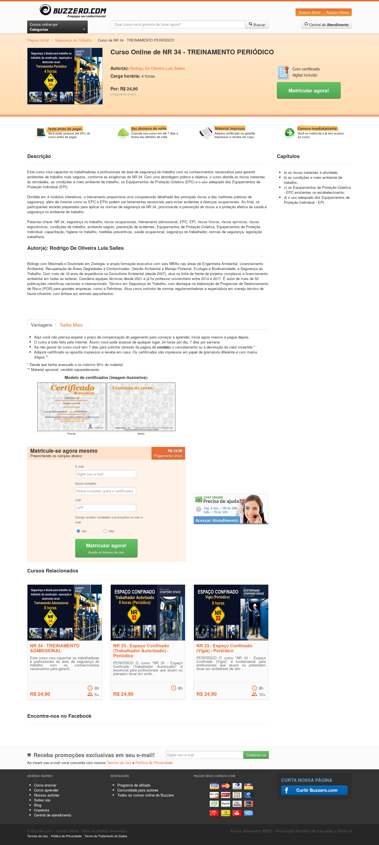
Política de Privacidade (154, 762)
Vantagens (41, 324)
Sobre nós (42, 800)
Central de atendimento (52, 815)
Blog (37, 805)
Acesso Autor (309, 12)
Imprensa (41, 810)
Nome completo (85, 483)
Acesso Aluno (337, 12)
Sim (84, 531)
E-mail (79, 466)
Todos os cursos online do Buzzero (145, 795)
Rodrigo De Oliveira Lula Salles (157, 68)
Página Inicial (38, 40)
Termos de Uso (119, 762)
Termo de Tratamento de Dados (106, 836)
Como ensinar (45, 785)
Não (111, 531)
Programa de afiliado (133, 785)
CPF (78, 500)
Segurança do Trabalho (73, 40)
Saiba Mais (71, 324)
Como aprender (46, 790)
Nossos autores (46, 795)
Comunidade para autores (137, 790)
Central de (328, 24)
